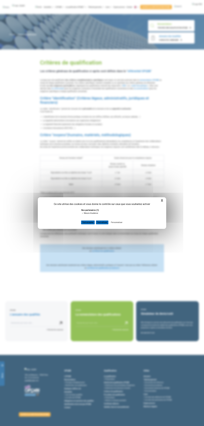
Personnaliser (116, 222)
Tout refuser (102, 222)
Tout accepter (88, 222)
